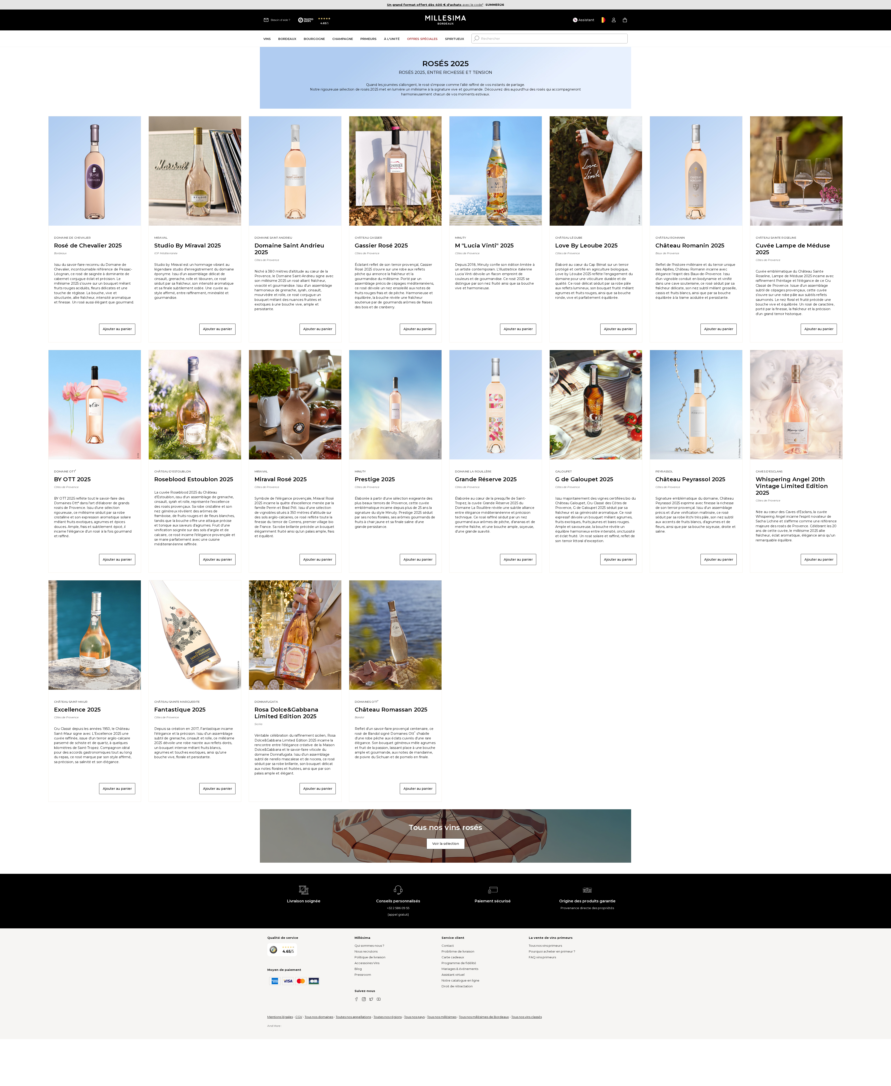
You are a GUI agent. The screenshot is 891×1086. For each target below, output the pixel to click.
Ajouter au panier (117, 329)
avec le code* (435, 5)
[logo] (445, 20)
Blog (358, 969)
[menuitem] (267, 38)
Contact (448, 945)
